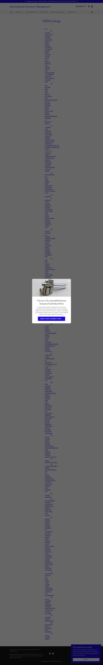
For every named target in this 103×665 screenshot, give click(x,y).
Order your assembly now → (51, 318)
